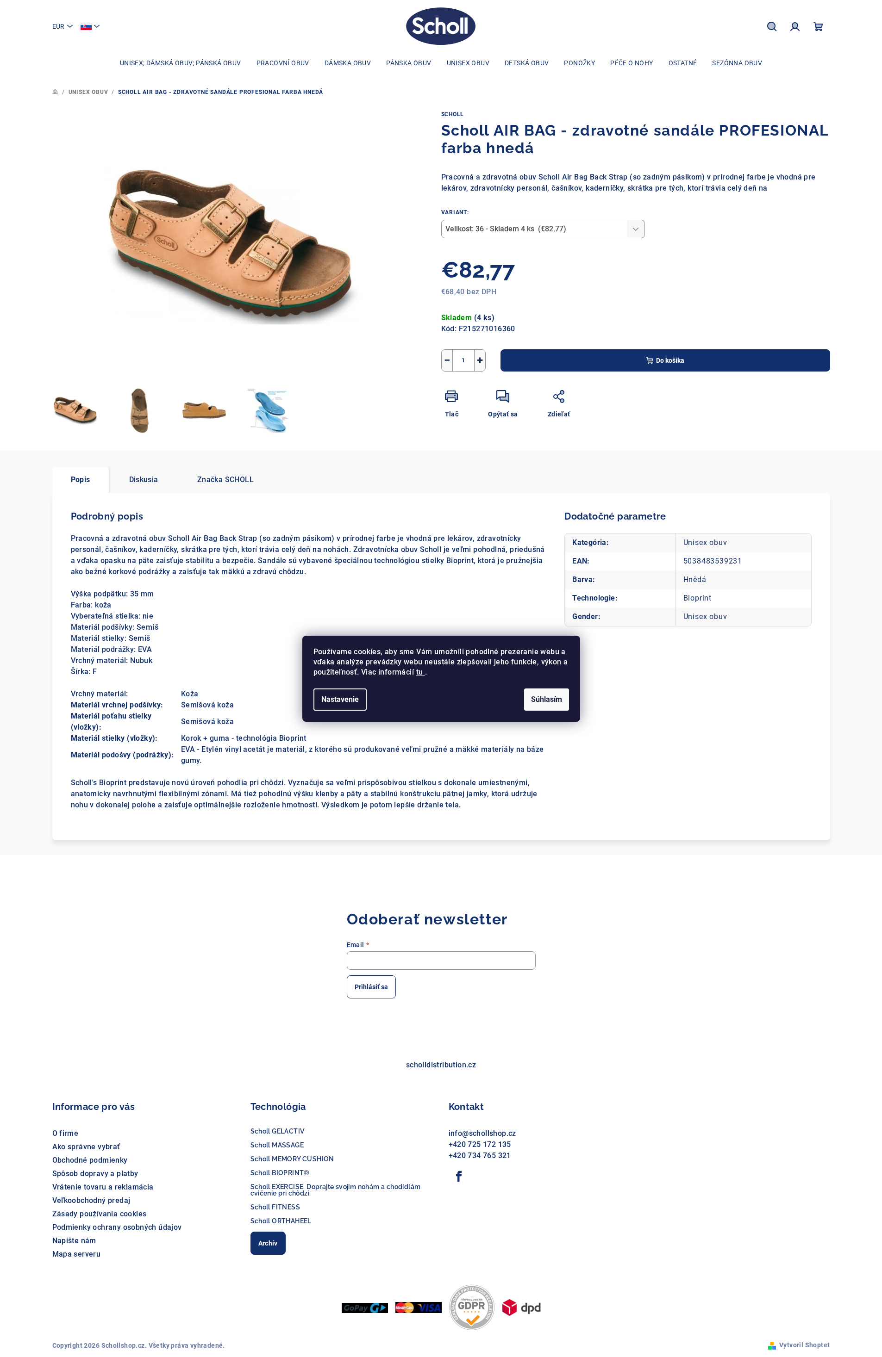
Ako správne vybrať (86, 1146)
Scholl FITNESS (275, 1207)
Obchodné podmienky (90, 1160)
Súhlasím (546, 699)
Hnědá (695, 579)
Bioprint (697, 598)
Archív (268, 1243)
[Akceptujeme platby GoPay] (365, 1307)
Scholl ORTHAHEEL (281, 1221)
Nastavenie (340, 699)
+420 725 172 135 (480, 1144)
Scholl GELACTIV (277, 1131)
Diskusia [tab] (143, 479)
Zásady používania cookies (99, 1213)
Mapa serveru (76, 1254)
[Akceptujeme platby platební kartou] (418, 1306)
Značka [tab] (225, 479)
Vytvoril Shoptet (804, 1345)
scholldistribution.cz (441, 1064)
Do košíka (670, 360)
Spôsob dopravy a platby (95, 1173)
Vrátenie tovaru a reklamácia (103, 1187)
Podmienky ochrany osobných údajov (117, 1227)
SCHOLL (452, 114)
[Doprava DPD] (521, 1306)
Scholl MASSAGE (277, 1145)
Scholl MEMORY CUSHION (292, 1159)
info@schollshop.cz (482, 1133)
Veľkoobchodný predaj (91, 1200)
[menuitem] (181, 63)
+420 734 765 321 (480, 1155)
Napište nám (74, 1240)
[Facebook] (459, 1176)
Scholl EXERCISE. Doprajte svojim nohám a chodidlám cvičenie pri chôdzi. (335, 1190)
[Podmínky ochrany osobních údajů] (471, 1306)
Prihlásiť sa (371, 987)
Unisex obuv (705, 542)
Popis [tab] (80, 479)
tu (420, 672)
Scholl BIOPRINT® (280, 1173)
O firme (65, 1133)
